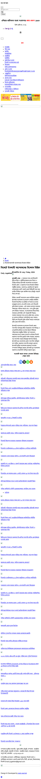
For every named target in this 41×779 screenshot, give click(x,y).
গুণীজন (14, 76)
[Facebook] (20, 360)
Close (3, 14)
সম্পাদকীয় (8, 87)
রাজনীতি (7, 56)
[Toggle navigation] (2, 39)
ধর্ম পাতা (10, 80)
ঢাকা (6, 80)
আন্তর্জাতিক (8, 54)
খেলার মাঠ (16, 62)
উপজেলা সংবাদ (30, 71)
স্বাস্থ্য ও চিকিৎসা (14, 89)
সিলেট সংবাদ (9, 62)
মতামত (7, 84)
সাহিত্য (7, 89)
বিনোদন (7, 65)
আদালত (13, 67)
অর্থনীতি (7, 58)
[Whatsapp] (27, 360)
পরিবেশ (15, 80)
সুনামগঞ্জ (18, 71)
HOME (7, 47)
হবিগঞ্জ (23, 71)
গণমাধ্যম (9, 76)
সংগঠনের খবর (16, 84)
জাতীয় (7, 51)
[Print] (31, 360)
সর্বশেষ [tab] (7, 492)
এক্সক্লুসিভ (8, 73)
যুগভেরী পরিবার (9, 91)
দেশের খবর (8, 78)
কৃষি (6, 76)
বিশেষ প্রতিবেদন (10, 82)
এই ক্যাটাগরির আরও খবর (8, 365)
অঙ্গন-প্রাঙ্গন (8, 67)
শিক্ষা (10, 84)
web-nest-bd (22, 773)
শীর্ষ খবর (7, 49)
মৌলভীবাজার (12, 71)
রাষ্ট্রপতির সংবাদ (9, 60)
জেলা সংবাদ (8, 69)
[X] (24, 360)
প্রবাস (22, 80)
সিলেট (7, 71)
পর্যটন (19, 80)
